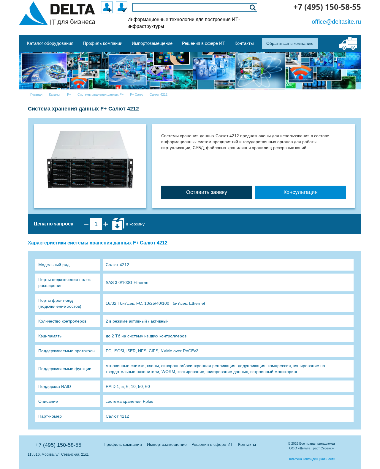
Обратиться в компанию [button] (290, 43)
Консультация (301, 192)
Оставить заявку (206, 192)
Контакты (247, 444)
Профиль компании (123, 444)
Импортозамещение (167, 444)
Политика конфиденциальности (311, 459)
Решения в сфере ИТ (212, 444)
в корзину (135, 223)
